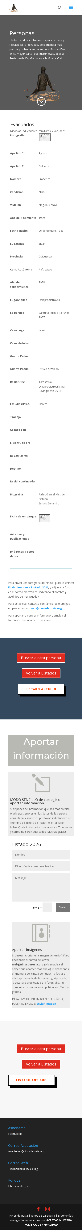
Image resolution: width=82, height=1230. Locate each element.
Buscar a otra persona (41, 657)
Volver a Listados (41, 673)
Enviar (63, 907)
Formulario (15, 1134)
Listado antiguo (41, 689)
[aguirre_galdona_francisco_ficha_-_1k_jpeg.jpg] (44, 521)
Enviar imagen (46, 1003)
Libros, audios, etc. (19, 1186)
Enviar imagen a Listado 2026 (28, 587)
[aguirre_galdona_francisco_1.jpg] (45, 140)
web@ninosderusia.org (46, 608)
